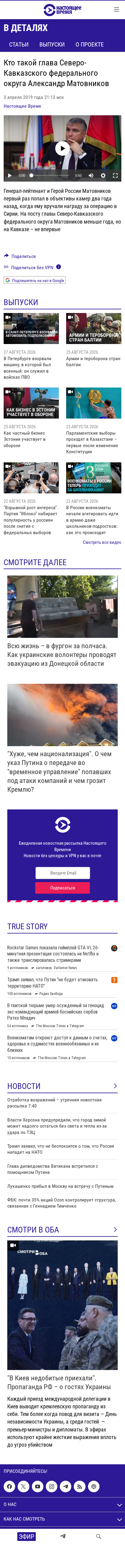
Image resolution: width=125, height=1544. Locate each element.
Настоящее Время (22, 106)
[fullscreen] (115, 175)
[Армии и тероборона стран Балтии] (93, 328)
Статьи (19, 44)
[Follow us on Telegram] (65, 1486)
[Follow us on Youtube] (37, 1486)
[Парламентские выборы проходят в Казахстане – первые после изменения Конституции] (93, 403)
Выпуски (52, 44)
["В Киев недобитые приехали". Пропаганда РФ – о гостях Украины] (62, 1305)
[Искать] (99, 1536)
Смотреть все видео (102, 542)
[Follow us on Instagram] (51, 1486)
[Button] (20, 257)
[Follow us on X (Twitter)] (23, 1486)
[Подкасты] (94, 1486)
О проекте (90, 44)
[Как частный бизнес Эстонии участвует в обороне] (31, 403)
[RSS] (79, 1486)
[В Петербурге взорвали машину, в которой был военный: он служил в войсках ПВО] (31, 328)
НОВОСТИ (24, 1086)
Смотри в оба (33, 1230)
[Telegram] (62, 1536)
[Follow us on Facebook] (9, 1486)
